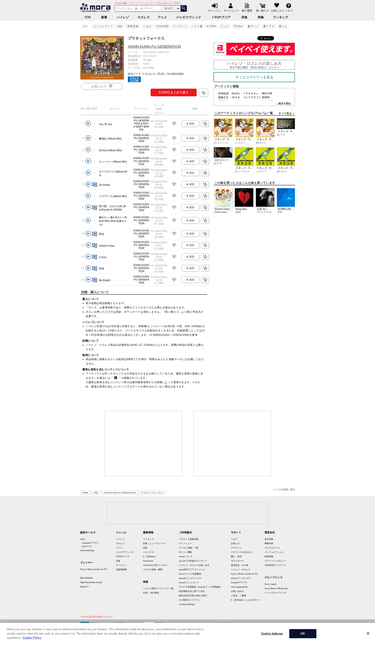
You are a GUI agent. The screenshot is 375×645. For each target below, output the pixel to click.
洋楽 (244, 17)
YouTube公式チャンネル (155, 565)
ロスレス (144, 17)
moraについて (185, 556)
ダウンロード (237, 561)
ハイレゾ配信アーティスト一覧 (158, 588)
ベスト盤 (197, 26)
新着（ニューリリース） (155, 543)
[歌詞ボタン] (94, 185)
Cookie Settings (187, 604)
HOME (85, 493)
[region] (187, 634)
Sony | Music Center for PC (93, 569)
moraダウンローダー (241, 578)
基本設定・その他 (239, 565)
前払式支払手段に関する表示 (193, 595)
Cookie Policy (32, 637)
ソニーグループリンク (275, 593)
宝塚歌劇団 (121, 569)
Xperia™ (84, 586)
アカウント (236, 548)
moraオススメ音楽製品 (190, 574)
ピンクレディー (103, 26)
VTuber (238, 26)
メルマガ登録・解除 (153, 569)
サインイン (214, 10)
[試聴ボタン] (88, 123)
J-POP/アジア (221, 17)
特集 (261, 17)
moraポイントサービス (190, 578)
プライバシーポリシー (275, 561)
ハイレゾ (123, 17)
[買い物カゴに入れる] (203, 93)
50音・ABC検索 (151, 593)
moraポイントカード (189, 582)
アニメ (162, 17)
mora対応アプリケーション (192, 569)
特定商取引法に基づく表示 (192, 591)
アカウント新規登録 (188, 539)
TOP (87, 17)
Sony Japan (271, 584)
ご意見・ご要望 (238, 595)
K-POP (211, 26)
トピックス (148, 552)
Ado (120, 26)
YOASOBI (162, 26)
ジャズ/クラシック (188, 17)
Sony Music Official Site (276, 588)
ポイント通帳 (185, 552)
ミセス (147, 26)
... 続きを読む (283, 103)
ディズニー (180, 26)
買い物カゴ (262, 10)
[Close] (368, 633)
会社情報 (269, 539)
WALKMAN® (86, 578)
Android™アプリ (239, 582)
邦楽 (96, 493)
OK (303, 633)
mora (82, 539)
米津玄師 (132, 26)
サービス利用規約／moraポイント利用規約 (200, 587)
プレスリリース (272, 548)
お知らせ (235, 543)
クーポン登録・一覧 (188, 548)
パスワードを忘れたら (242, 552)
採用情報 (269, 556)
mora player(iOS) (239, 587)
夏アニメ (253, 26)
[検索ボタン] (184, 8)
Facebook (148, 561)
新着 (104, 17)
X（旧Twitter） (150, 556)
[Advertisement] (143, 443)
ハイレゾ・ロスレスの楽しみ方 (194, 565)
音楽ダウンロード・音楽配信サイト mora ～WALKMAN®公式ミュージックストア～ (96, 7)
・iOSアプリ (86, 546)
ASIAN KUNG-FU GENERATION (154, 47)
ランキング (280, 17)
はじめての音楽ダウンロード (193, 561)
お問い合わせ (237, 591)
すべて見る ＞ (287, 113)
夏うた (283, 26)
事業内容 (269, 543)
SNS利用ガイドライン (275, 565)
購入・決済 (236, 556)
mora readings (87, 550)
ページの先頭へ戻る (284, 489)
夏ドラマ (269, 26)
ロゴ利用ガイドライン (190, 600)
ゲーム (224, 26)
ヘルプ (289, 10)
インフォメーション (274, 552)
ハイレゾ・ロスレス (240, 569)
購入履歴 (247, 10)
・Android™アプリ (89, 543)
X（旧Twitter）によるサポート (245, 600)
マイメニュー (231, 10)
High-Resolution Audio (91, 582)
